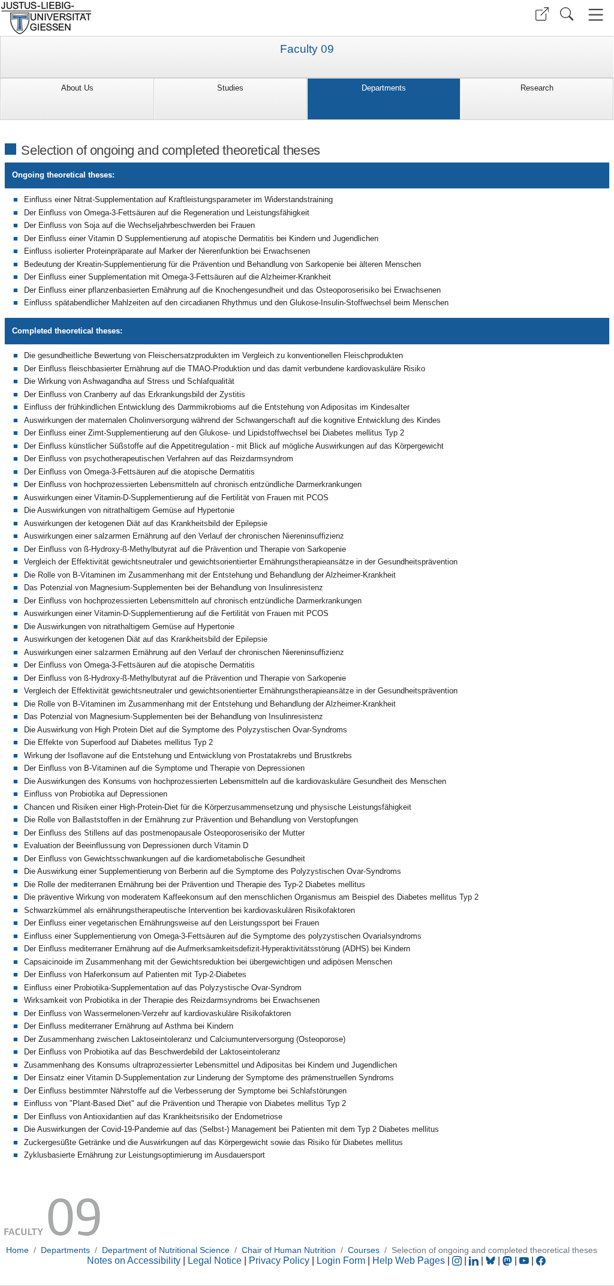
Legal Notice (215, 1260)
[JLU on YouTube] (525, 1260)
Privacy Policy (279, 1260)
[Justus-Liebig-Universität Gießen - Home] (152, 18)
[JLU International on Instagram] (458, 1260)
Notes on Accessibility (135, 1260)
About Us (77, 87)
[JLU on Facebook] (541, 1260)
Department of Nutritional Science (166, 1250)
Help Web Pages (408, 1260)
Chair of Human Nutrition (289, 1250)
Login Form (341, 1260)
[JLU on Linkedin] (475, 1260)
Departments (384, 87)
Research (536, 87)
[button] (542, 14)
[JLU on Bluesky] (492, 1260)
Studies (230, 87)
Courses (364, 1250)
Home (17, 1250)
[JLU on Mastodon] (508, 1260)
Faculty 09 (307, 49)
